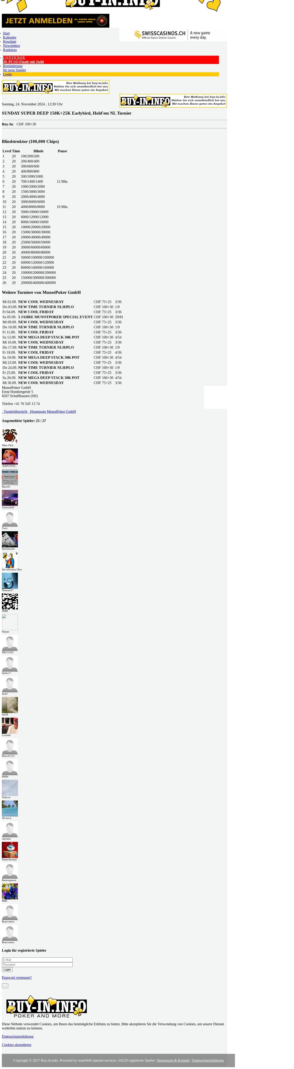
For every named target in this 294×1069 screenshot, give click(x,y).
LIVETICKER (23, 60)
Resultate (9, 41)
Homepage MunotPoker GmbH (52, 411)
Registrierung (14, 68)
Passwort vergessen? (17, 977)
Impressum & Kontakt (173, 1060)
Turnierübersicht (14, 411)
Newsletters (11, 46)
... (5, 986)
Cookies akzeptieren (16, 1045)
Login (7, 74)
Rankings (10, 50)
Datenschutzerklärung (18, 1036)
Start (6, 33)
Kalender (9, 37)
